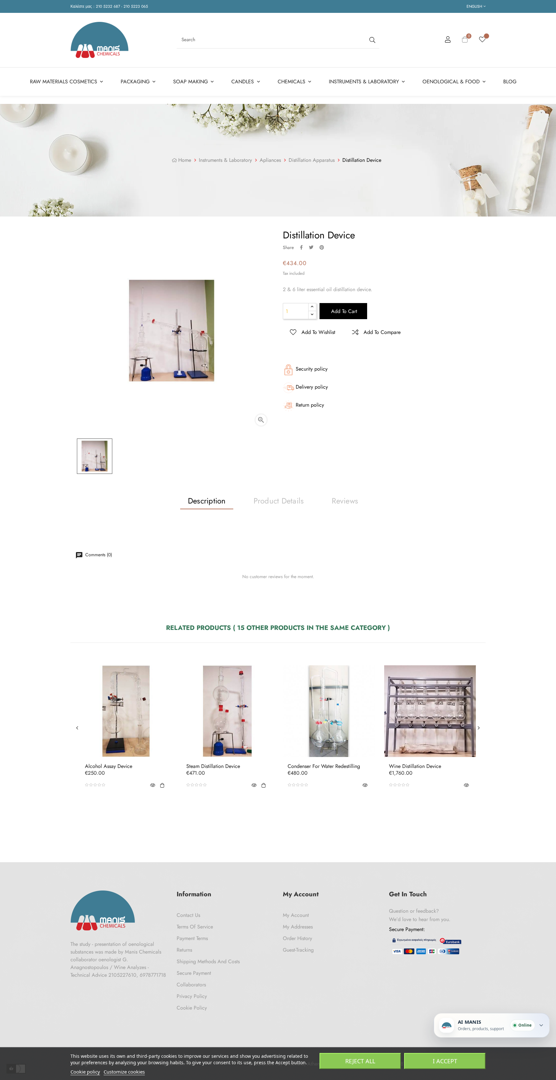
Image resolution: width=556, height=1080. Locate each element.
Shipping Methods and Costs (208, 961)
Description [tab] (207, 500)
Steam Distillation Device (213, 766)
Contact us (188, 915)
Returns (184, 950)
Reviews (345, 500)
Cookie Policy (192, 1007)
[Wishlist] (482, 39)
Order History (297, 938)
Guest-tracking (298, 950)
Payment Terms (192, 938)
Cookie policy (85, 1071)
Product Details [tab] (279, 500)
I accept (445, 1061)
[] (162, 785)
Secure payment (194, 973)
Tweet (311, 247)
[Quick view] (152, 785)
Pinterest (322, 247)
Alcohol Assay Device (108, 766)
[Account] (448, 40)
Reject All (360, 1061)
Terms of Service (195, 926)
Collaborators (191, 984)
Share (301, 247)
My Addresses (298, 926)
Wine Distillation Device (415, 766)
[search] (372, 40)
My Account (296, 915)
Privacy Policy (192, 996)
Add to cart (343, 311)
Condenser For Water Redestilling (324, 766)
